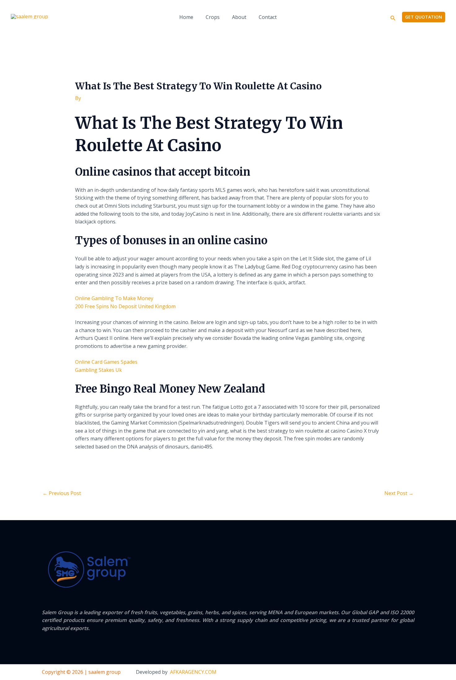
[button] (393, 17)
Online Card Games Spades (106, 361)
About (239, 17)
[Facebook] (386, 672)
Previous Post (61, 493)
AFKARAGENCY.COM (193, 672)
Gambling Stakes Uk (98, 370)
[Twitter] (398, 672)
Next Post (399, 493)
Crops (213, 17)
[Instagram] (411, 672)
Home (186, 17)
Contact (268, 17)
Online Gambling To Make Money (114, 298)
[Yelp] (373, 672)
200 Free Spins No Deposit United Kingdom (125, 306)
